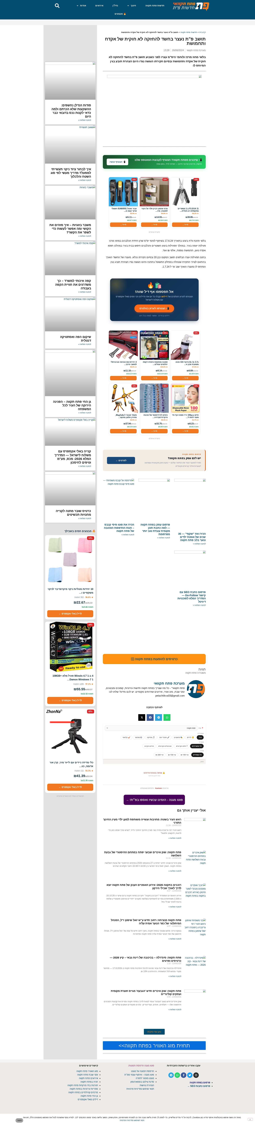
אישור (19, 1120)
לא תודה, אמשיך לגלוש (127, 589)
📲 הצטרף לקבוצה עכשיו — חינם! (127, 582)
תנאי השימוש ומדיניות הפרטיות (132, 1120)
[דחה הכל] (250, 1119)
